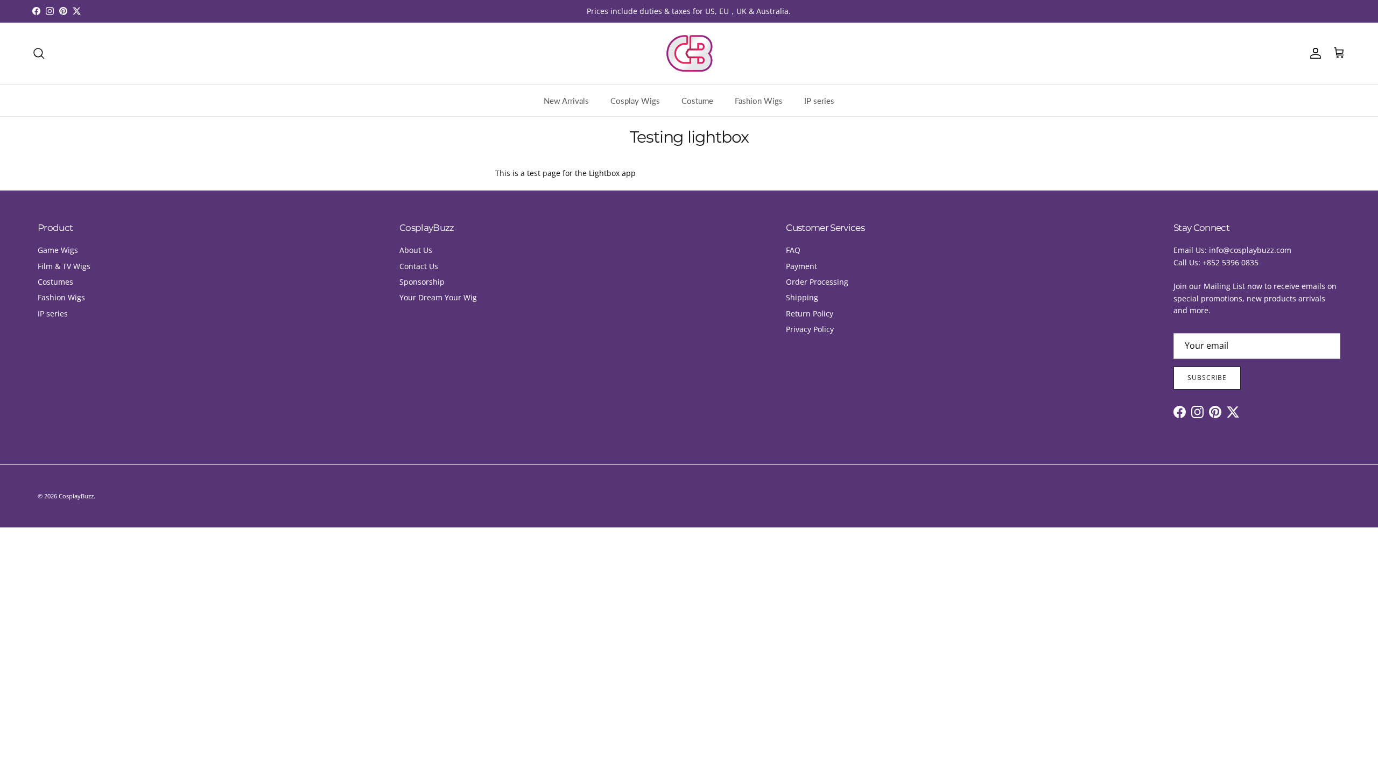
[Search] (38, 53)
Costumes (55, 282)
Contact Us (418, 266)
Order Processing (817, 282)
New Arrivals (566, 100)
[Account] (1313, 53)
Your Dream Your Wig (438, 297)
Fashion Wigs (759, 100)
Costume (697, 100)
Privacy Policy (810, 329)
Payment (801, 266)
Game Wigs (58, 250)
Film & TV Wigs (64, 266)
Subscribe (1207, 377)
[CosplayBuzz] (689, 53)
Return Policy (809, 313)
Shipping (802, 297)
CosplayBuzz (76, 496)
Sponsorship (422, 282)
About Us (415, 250)
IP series (819, 100)
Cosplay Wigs (635, 100)
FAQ (793, 250)
